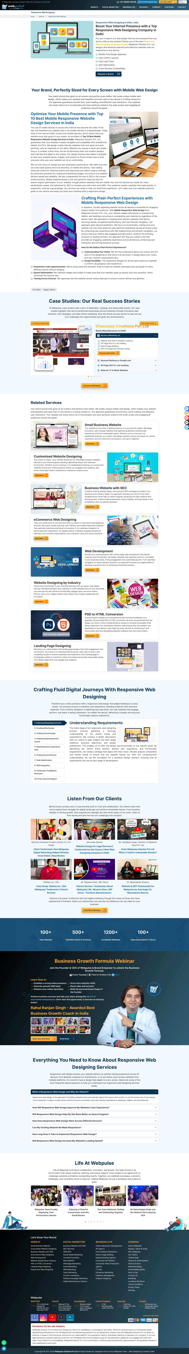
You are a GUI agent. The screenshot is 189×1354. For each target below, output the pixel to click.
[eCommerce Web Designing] (132, 530)
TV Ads (99, 1269)
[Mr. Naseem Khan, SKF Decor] (94, 869)
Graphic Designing (103, 1278)
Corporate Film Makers (105, 1261)
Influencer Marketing (104, 1272)
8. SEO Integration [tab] (42, 765)
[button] (127, 335)
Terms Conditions (135, 1284)
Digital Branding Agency (106, 1258)
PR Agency (100, 1249)
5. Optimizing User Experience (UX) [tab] (47, 748)
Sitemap (131, 1290)
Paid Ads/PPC (68, 1261)
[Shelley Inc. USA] (51, 869)
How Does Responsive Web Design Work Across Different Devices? (67, 1121)
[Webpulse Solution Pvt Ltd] (13, 7)
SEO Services (68, 1249)
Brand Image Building (104, 1255)
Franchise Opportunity (148, 2)
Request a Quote (106, 74)
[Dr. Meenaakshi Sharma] (137, 869)
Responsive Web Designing (42, 1269)
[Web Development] (56, 562)
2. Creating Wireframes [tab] (44, 728)
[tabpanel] (113, 741)
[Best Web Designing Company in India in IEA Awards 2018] (60, 1021)
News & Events (134, 1264)
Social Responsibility (136, 1269)
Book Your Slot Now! (41, 1039)
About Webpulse (135, 1246)
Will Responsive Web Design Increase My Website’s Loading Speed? (67, 1140)
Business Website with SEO (42, 1252)
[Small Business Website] (56, 435)
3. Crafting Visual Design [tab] (45, 733)
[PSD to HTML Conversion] (56, 625)
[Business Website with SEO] (56, 498)
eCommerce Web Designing (42, 1255)
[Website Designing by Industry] (132, 593)
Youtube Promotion (71, 1258)
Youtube (52, 1320)
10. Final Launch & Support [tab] (45, 779)
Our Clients (132, 1255)
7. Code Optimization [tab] (43, 760)
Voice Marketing (70, 1272)
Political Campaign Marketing (75, 1278)
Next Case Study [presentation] (148, 323)
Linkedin (70, 1320)
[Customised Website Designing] (132, 467)
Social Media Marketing (73, 1255)
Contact (182, 7)
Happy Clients (49, 290)
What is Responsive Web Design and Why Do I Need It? (60, 1092)
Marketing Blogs (135, 1266)
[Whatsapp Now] (3, 1342)
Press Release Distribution (106, 1252)
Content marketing (71, 1275)
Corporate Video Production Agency (107, 1265)
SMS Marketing (69, 1269)
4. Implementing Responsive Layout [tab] (46, 740)
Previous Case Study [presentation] (41, 323)
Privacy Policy (134, 1287)
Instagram (44, 1320)
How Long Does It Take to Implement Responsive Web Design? (64, 1134)
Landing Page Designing (41, 1266)
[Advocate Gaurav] (94, 829)
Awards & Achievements (138, 1261)
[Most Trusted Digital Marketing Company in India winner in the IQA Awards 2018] (84, 1021)
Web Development (38, 1258)
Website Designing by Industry (43, 1261)
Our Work (169, 7)
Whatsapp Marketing (72, 1264)
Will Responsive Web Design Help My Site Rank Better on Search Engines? (70, 1114)
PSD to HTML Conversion (41, 1264)
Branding (132, 1278)
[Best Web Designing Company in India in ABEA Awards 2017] (36, 1021)
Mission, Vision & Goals (137, 1249)
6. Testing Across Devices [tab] (45, 755)
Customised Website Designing (43, 1249)
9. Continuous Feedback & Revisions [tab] (45, 772)
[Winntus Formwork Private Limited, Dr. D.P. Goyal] (51, 829)
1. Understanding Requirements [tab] (47, 723)
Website (94, 7)
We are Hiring (166, 2)
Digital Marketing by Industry (75, 1281)
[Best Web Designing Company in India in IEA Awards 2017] (48, 1021)
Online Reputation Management (109, 1246)
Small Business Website (40, 1246)
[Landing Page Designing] (132, 656)
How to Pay (133, 1272)
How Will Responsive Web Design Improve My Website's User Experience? (70, 1107)
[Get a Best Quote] (3, 1348)
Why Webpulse (134, 1252)
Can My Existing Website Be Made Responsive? (56, 1127)
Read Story (64, 1039)
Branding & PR (129, 7)
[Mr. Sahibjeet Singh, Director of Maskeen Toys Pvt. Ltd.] (137, 829)
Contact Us (133, 1275)
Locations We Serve (136, 1281)
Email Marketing (70, 1266)
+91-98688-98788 (127, 2)
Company (156, 7)
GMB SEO (67, 1252)
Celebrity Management (105, 1275)
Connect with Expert (107, 353)
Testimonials (133, 1258)
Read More (90, 444)
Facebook (35, 1320)
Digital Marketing (110, 7)
